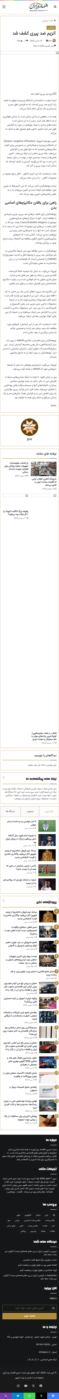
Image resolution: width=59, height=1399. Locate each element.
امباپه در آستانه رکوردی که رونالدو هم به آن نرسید (19, 881)
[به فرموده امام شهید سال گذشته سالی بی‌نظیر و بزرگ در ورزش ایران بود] (47, 840)
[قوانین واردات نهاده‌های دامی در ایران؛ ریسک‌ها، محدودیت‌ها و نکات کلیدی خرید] (47, 1106)
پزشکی (45, 20)
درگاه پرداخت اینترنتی (32, 1220)
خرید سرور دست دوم (30, 792)
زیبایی (17, 1220)
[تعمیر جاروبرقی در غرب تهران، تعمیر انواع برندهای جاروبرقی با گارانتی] (47, 947)
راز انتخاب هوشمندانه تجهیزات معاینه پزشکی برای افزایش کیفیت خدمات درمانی (16, 467)
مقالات (52, 1231)
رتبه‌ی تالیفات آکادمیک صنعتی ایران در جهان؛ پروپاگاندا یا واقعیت (20, 1074)
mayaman (52, 1275)
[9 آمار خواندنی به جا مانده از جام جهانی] (47, 826)
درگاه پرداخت (50, 1220)
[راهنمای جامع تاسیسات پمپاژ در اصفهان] (47, 1091)
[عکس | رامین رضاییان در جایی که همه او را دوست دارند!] (47, 870)
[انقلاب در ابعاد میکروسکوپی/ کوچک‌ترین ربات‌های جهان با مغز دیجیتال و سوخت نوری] (44, 612)
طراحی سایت (33, 1225)
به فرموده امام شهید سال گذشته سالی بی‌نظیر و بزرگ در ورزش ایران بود (21, 839)
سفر (53, 1225)
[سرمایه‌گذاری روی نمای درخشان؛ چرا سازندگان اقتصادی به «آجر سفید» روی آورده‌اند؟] (47, 1032)
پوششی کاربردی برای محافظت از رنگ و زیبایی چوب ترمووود (20, 1118)
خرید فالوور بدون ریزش (22, 1185)
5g (54, 1215)
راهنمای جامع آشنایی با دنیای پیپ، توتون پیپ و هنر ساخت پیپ (33, 973)
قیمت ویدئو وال (46, 1182)
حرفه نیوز (47, 795)
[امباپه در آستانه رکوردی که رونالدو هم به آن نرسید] (47, 884)
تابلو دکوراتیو (20, 1182)
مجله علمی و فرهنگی (32, 788)
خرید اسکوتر (36, 795)
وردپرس (33, 1231)
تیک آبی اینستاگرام (48, 792)
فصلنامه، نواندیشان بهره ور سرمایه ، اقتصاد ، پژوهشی (30, 1192)
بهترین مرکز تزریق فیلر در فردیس (36, 1259)
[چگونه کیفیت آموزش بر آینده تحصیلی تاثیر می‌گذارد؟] (47, 1003)
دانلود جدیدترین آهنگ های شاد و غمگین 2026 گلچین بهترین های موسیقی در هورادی (22, 1061)
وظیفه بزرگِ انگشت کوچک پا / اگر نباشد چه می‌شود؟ (15, 513)
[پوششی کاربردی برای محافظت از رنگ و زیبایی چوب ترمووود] (47, 1121)
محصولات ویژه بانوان (39, 798)
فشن (21, 1225)
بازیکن (38, 1215)
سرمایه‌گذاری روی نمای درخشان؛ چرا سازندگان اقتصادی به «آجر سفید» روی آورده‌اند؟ (20, 1031)
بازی (46, 1215)
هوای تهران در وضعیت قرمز (29, 1265)
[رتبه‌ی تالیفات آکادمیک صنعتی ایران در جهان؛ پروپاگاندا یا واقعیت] (47, 1077)
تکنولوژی (28, 1215)
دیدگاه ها (10, 811)
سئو (9, 1220)
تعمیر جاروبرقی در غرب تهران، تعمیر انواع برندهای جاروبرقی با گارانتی (21, 944)
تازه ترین (49, 811)
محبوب (29, 811)
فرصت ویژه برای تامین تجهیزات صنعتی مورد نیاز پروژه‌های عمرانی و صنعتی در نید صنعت (21, 960)
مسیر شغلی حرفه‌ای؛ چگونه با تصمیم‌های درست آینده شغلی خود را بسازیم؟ (21, 931)
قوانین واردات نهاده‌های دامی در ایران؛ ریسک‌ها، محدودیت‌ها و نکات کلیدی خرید (20, 1105)
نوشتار (43, 1231)
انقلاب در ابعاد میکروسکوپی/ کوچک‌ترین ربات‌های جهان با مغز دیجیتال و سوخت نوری (43, 736)
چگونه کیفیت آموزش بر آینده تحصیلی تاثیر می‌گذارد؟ (20, 1000)
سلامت (45, 1225)
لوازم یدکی (11, 1225)
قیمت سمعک (33, 1182)
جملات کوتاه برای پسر (13, 788)
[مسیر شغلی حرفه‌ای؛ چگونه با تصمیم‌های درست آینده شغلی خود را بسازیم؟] (47, 932)
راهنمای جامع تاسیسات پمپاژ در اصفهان (23, 1088)
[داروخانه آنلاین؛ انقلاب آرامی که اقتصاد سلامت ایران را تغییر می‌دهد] (44, 469)
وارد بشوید (32, 765)
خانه (52, 20)
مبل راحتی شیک (49, 788)
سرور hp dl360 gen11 (46, 1178)
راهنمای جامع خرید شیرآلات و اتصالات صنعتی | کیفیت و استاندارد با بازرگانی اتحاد (20, 1016)
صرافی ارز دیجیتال (22, 798)
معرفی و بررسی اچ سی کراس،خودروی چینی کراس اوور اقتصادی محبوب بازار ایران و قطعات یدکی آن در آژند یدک (20, 987)
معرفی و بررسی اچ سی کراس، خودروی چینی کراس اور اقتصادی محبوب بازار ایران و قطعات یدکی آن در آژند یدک (20, 1046)
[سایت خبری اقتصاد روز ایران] (38, 7)
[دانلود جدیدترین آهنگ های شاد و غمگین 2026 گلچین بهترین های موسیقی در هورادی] (47, 1062)
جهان (18, 1215)
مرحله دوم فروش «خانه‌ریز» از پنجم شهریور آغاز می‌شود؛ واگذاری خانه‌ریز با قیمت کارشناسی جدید (20, 854)
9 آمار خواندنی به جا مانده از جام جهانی (21, 823)
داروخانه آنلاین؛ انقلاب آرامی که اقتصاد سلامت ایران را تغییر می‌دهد (44, 482)
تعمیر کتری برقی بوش (15, 1188)
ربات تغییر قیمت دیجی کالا (37, 1188)
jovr (50, 40)
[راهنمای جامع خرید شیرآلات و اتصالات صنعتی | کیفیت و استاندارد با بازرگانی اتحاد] (47, 1017)
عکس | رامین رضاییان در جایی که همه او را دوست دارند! (21, 867)
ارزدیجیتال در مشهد (22, 795)
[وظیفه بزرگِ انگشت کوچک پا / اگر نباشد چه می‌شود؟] (15, 501)
